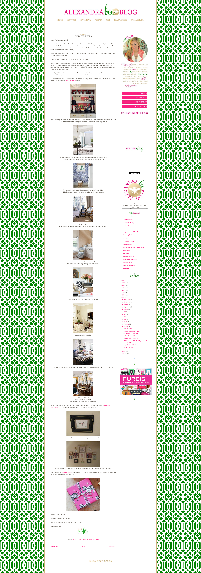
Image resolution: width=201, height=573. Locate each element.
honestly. (125, 238)
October (126, 304)
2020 (124, 280)
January (126, 326)
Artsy (74, 539)
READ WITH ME (120, 20)
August (126, 309)
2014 (124, 295)
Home (60, 20)
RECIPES (98, 20)
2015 (124, 292)
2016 (124, 290)
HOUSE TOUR (85, 20)
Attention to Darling (128, 223)
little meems (126, 250)
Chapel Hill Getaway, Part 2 (131, 331)
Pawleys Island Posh (129, 256)
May (125, 316)
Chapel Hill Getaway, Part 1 (131, 333)
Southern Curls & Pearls (130, 259)
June (125, 314)
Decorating (88, 539)
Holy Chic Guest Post (130, 345)
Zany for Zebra (128, 328)
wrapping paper (66, 472)
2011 (124, 353)
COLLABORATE (137, 20)
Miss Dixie (126, 253)
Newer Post (54, 546)
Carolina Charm (127, 226)
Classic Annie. (127, 229)
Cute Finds (80, 539)
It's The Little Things (128, 241)
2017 (124, 287)
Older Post (112, 546)
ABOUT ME (71, 20)
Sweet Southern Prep (129, 265)
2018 (124, 285)
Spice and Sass (127, 262)
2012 (124, 351)
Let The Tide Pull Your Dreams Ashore (134, 247)
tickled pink (126, 268)
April (125, 319)
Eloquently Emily (128, 235)
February (126, 324)
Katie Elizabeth (127, 244)
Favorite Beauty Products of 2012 (133, 338)
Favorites (96, 539)
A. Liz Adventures (128, 220)
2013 (124, 297)
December (127, 299)
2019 (124, 283)
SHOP (108, 20)
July (125, 312)
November (127, 302)
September (127, 307)
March (126, 321)
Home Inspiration (71, 81)
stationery (56, 407)
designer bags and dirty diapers (132, 232)
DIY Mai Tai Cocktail (129, 336)
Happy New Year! (128, 347)
